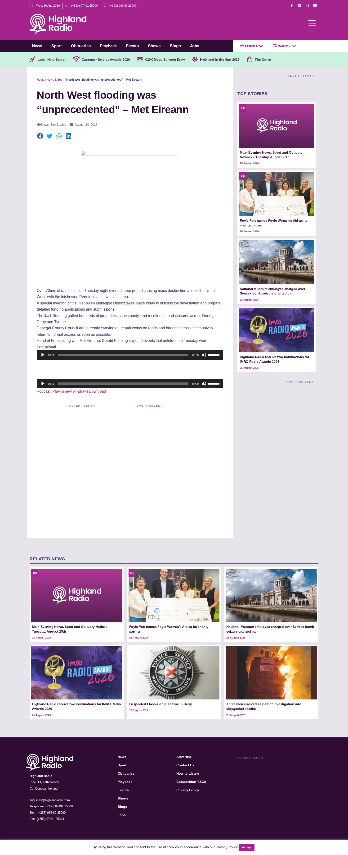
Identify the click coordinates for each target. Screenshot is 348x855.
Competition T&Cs (191, 782)
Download (97, 391)
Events (132, 46)
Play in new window (69, 391)
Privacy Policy (187, 790)
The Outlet (263, 59)
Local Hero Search (52, 59)
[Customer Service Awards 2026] (76, 59)
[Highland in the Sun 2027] (195, 59)
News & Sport (55, 79)
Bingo (175, 46)
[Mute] (203, 355)
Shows (154, 46)
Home (41, 79)
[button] (40, 136)
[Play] (42, 355)
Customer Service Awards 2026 (106, 59)
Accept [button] (247, 847)
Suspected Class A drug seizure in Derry (160, 704)
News (37, 46)
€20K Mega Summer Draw (165, 59)
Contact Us (185, 765)
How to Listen (187, 773)
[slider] (214, 354)
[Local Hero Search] (32, 59)
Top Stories (58, 124)
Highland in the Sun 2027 (220, 59)
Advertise (184, 757)
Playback (108, 46)
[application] (130, 355)
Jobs (194, 46)
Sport (56, 46)
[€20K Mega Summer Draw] (140, 59)
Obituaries (81, 46)
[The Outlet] (249, 59)
